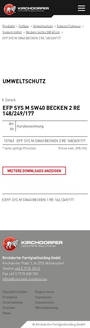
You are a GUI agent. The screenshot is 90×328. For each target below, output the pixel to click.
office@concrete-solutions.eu (24, 278)
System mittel (12, 32)
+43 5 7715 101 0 (27, 268)
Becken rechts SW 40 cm (43, 32)
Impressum (43, 297)
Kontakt (8, 307)
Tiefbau (23, 26)
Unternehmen (12, 302)
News (6, 312)
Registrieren (44, 291)
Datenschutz (44, 302)
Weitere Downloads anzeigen (34, 170)
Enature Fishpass (68, 26)
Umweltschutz (43, 26)
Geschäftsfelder (15, 291)
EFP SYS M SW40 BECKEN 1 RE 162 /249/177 (39, 199)
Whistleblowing (46, 307)
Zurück (10, 99)
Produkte (8, 26)
